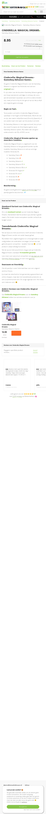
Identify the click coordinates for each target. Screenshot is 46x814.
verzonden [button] (10, 7)
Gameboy (5, 21)
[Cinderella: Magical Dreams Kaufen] (11, 311)
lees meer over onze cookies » (32, 809)
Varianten (30, 66)
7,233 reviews (17, 396)
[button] (40, 40)
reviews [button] (39, 7)
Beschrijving (6, 66)
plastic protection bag (29, 190)
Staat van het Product (18, 66)
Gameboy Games (14, 21)
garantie (31, 259)
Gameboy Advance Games (29, 21)
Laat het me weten (22, 57)
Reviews (38, 66)
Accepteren (23, 807)
